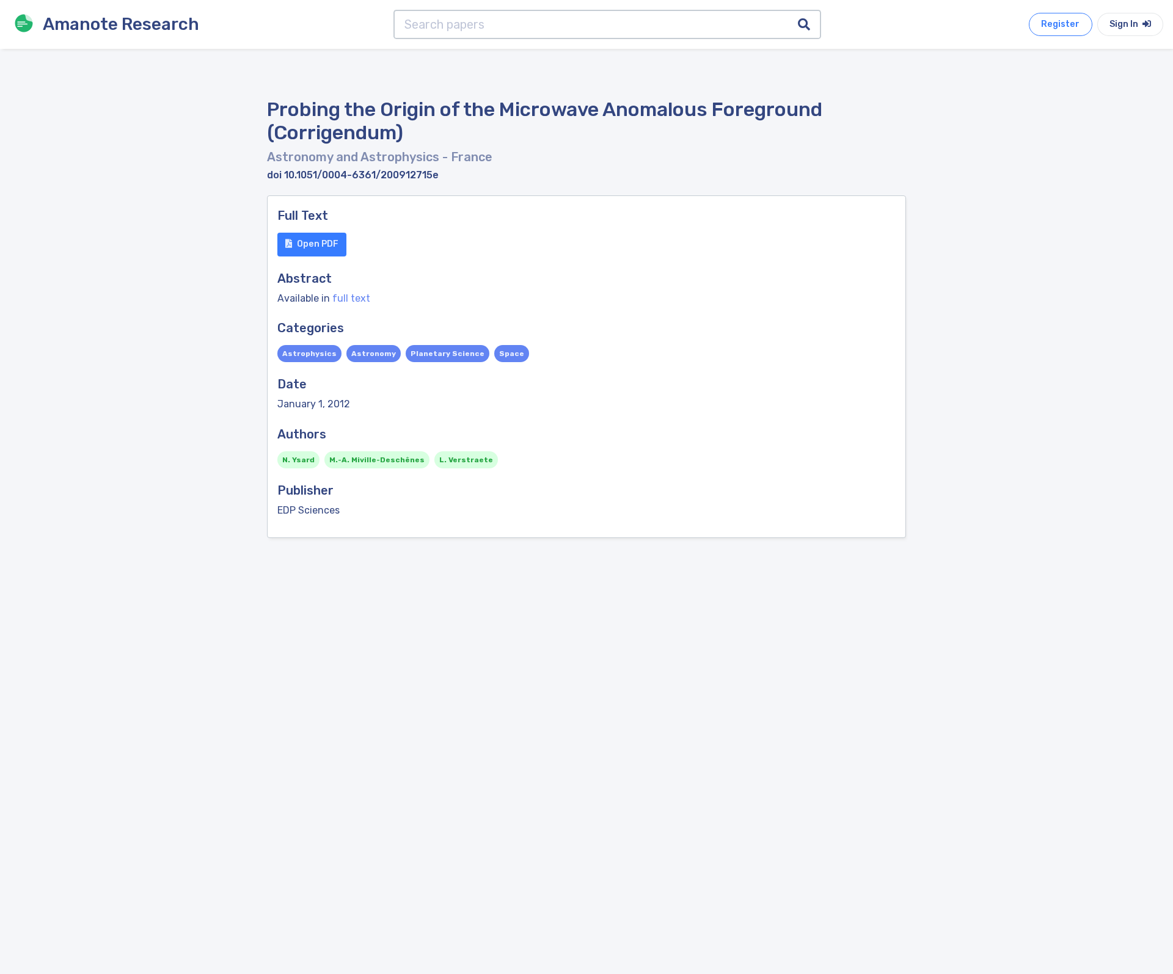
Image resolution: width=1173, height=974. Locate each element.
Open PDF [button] (317, 244)
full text (351, 298)
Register (1060, 24)
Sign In (1124, 24)
